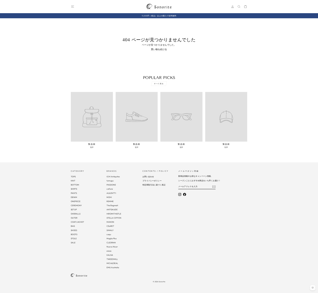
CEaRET (110, 226)
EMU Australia (113, 267)
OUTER (74, 218)
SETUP (74, 209)
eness (109, 251)
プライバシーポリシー (152, 181)
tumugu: (110, 181)
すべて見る (159, 84)
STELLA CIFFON (114, 218)
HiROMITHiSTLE (114, 214)
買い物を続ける (159, 49)
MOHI (109, 197)
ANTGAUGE (112, 209)
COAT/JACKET (77, 222)
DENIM (74, 197)
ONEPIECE (75, 201)
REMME (110, 201)
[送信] (214, 186)
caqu (109, 234)
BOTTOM (75, 185)
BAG (73, 226)
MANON (110, 222)
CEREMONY (76, 205)
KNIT (73, 181)
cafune (110, 189)
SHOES (74, 230)
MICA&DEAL (112, 263)
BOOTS (74, 234)
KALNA (110, 255)
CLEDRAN (111, 242)
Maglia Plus (112, 238)
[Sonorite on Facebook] (184, 194)
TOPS (73, 176)
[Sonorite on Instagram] (179, 194)
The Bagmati (112, 205)
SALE (73, 242)
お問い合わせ (148, 176)
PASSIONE (111, 185)
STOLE (74, 238)
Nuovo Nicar (112, 247)
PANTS (74, 193)
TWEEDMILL (112, 259)
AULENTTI (111, 193)
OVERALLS (75, 214)
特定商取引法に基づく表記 (153, 185)
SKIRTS (74, 189)
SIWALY (110, 230)
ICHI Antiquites (113, 176)
